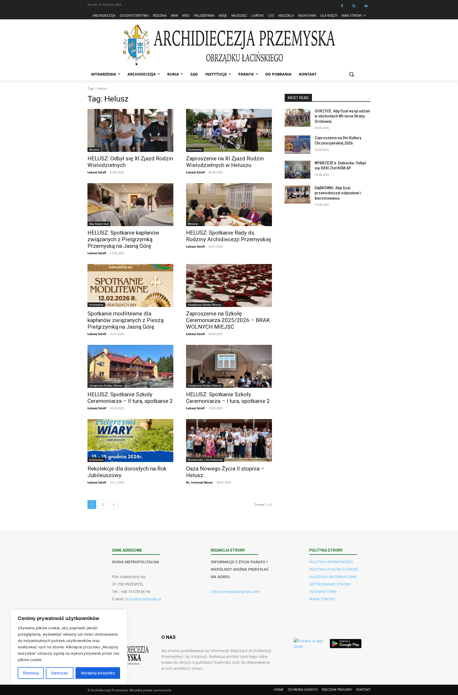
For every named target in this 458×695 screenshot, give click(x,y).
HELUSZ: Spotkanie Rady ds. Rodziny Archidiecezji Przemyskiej (228, 236)
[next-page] (113, 504)
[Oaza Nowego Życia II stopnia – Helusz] (229, 440)
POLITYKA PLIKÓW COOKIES (333, 569)
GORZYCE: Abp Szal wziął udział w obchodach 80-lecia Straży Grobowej (342, 116)
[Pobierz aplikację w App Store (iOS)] (309, 643)
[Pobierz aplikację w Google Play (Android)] (346, 643)
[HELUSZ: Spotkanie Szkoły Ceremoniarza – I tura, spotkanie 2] (229, 366)
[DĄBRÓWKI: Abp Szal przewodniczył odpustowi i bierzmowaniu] (297, 195)
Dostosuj (30, 673)
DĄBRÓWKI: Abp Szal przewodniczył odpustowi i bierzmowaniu (338, 193)
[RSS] (354, 6)
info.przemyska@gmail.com (235, 591)
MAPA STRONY (322, 598)
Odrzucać (59, 673)
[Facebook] (342, 6)
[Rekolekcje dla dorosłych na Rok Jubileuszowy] (130, 440)
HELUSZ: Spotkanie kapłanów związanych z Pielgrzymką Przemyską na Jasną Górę (123, 239)
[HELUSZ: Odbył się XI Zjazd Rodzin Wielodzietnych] (130, 130)
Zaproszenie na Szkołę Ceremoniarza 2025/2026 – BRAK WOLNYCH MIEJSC (228, 320)
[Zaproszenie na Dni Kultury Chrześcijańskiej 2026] (297, 144)
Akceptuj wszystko (98, 673)
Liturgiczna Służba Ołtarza (204, 304)
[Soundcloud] (366, 6)
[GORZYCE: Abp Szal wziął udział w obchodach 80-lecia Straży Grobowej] (297, 118)
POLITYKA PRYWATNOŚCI (331, 561)
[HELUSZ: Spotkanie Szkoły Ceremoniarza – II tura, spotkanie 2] (130, 366)
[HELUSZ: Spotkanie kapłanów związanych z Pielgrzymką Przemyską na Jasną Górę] (130, 204)
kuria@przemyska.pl (143, 598)
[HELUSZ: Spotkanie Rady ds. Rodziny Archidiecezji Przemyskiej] (229, 204)
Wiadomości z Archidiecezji (205, 459)
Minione (94, 149)
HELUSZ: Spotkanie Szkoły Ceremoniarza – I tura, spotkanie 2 (228, 397)
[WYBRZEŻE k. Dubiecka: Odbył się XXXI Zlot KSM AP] (297, 170)
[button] (351, 74)
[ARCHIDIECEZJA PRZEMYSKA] (229, 45)
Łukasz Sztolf (96, 172)
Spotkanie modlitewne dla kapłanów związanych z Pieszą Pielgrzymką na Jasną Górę (125, 320)
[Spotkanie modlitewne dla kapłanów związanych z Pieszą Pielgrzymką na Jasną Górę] (130, 285)
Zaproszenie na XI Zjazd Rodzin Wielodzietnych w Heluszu (225, 161)
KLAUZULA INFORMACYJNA (332, 576)
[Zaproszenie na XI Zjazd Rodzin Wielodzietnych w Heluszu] (229, 130)
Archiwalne (195, 149)
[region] (69, 647)
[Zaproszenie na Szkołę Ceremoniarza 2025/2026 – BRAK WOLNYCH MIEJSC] (229, 285)
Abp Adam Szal (99, 224)
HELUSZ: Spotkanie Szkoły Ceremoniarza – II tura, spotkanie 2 (130, 397)
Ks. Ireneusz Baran (199, 482)
